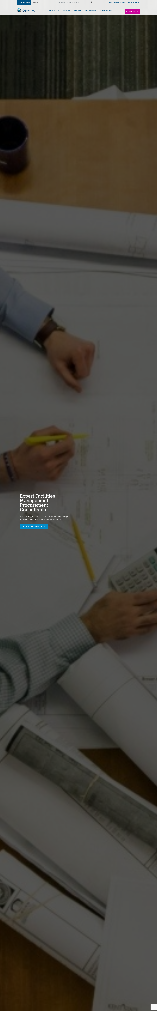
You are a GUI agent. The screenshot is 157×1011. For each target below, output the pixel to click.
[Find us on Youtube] (138, 2)
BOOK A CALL (133, 11)
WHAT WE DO (54, 11)
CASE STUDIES (90, 11)
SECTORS (66, 11)
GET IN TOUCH (106, 11)
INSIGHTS (77, 11)
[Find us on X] (136, 2)
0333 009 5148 (113, 2)
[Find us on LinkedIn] (134, 2)
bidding (36, 2)
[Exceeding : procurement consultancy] (26, 10)
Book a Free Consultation (34, 526)
